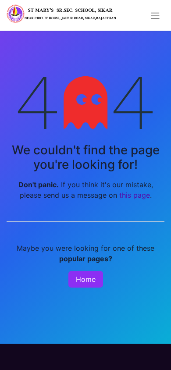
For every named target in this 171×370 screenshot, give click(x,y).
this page (134, 195)
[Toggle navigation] (155, 15)
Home (86, 279)
